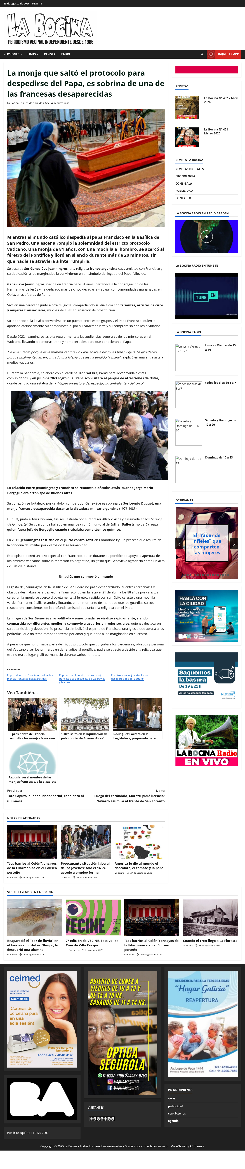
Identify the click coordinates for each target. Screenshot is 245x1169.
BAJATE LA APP (228, 54)
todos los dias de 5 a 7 (220, 383)
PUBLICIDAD (184, 191)
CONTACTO (183, 198)
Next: (129, 795)
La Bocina (13, 103)
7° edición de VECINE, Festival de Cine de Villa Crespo (92, 942)
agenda (173, 1121)
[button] (185, 575)
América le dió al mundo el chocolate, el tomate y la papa (139, 865)
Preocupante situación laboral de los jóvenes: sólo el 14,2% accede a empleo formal (85, 868)
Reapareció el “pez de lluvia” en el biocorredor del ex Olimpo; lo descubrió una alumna (32, 945)
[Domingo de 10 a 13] (188, 469)
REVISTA (49, 54)
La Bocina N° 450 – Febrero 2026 (217, 134)
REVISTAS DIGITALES (189, 169)
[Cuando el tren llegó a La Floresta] (210, 917)
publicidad (175, 1106)
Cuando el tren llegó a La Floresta (210, 940)
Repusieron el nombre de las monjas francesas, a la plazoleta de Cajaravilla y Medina (82, 678)
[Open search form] (202, 54)
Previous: (45, 795)
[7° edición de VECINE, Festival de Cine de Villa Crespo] (93, 917)
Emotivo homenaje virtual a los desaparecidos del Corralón (129, 676)
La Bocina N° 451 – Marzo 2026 (217, 103)
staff (171, 1099)
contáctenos (177, 1113)
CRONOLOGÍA (185, 176)
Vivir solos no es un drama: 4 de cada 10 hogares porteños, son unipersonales (208, 543)
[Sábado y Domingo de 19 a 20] (188, 432)
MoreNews (178, 1146)
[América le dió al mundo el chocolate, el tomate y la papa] (140, 842)
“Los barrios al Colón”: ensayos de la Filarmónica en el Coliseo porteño (32, 868)
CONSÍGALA (183, 184)
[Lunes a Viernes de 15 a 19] (188, 357)
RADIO (65, 54)
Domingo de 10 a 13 (219, 457)
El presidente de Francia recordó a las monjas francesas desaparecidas (30, 676)
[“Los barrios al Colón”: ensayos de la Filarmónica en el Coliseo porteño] (32, 842)
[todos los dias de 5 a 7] (188, 394)
